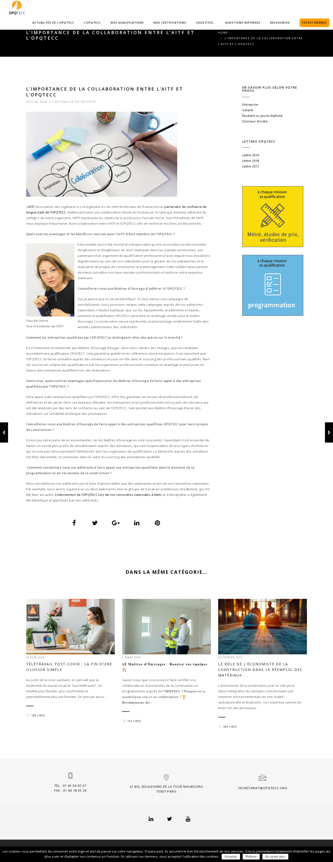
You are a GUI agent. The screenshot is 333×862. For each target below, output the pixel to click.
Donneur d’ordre (255, 121)
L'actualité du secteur (74, 101)
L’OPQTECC (92, 22)
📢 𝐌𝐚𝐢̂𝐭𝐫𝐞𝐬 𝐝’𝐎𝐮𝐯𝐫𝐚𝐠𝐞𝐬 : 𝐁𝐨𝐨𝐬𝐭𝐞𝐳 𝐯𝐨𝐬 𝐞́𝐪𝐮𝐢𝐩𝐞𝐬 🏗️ (164, 667)
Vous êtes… (205, 22)
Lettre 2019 (250, 155)
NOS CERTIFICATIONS (170, 22)
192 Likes (134, 721)
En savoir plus (275, 856)
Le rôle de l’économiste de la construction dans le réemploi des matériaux (260, 669)
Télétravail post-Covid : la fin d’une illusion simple (69, 667)
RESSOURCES (280, 22)
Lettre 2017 (250, 166)
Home (223, 32)
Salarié (247, 110)
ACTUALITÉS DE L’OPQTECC (53, 22)
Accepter (231, 856)
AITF (31, 206)
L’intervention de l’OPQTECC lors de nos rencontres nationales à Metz (108, 494)
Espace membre (314, 22)
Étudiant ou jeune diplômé (262, 115)
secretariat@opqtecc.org (262, 788)
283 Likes (230, 726)
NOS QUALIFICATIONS (127, 22)
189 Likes (38, 715)
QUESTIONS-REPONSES (242, 22)
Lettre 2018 (250, 160)
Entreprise (250, 104)
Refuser (251, 856)
